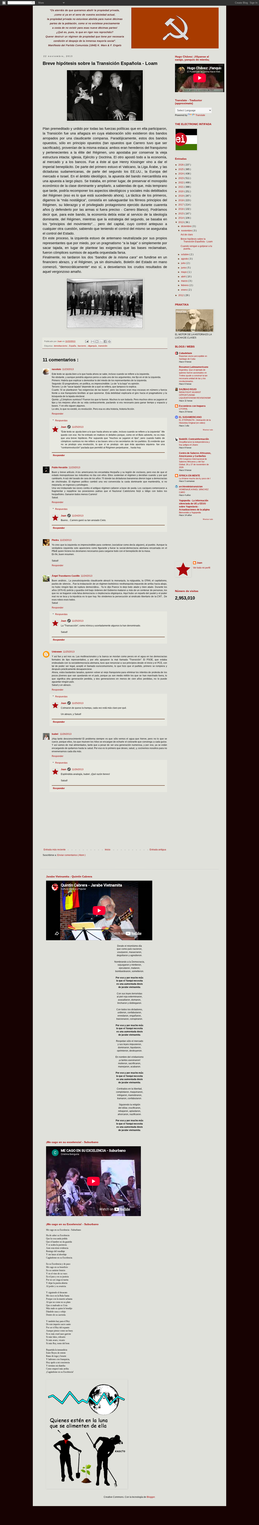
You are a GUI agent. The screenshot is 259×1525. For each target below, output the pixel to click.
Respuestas (61, 420)
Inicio (107, 849)
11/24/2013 (77, 515)
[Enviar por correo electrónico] (93, 341)
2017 (181, 204)
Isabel (55, 734)
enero (184, 290)
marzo (184, 281)
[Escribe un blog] (97, 341)
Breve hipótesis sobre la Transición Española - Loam (197, 240)
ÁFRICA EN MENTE (189, 475)
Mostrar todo (208, 430)
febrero (185, 285)
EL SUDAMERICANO (190, 417)
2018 (181, 200)
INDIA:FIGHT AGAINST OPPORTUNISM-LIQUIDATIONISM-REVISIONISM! (195, 395)
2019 (181, 195)
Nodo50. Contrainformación (194, 439)
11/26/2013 (65, 734)
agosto (185, 258)
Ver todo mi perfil (201, 567)
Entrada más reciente (55, 849)
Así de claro (187, 234)
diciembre (186, 226)
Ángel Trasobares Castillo (66, 576)
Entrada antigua (158, 849)
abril (183, 276)
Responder (57, 413)
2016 (181, 209)
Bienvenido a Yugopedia (190, 512)
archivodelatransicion (190, 486)
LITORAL (183, 409)
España (73, 346)
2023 (181, 178)
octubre (185, 254)
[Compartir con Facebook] (105, 341)
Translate (200, 115)
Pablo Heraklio (59, 467)
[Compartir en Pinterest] (109, 341)
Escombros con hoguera (192, 406)
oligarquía (92, 346)
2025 (181, 169)
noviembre (187, 230)
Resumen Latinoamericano (193, 367)
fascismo (82, 346)
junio (184, 267)
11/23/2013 (68, 369)
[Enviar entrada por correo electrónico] (86, 341)
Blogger (151, 1497)
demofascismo (61, 346)
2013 (181, 222)
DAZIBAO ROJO (187, 389)
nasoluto (56, 369)
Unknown (57, 651)
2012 (181, 295)
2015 (181, 213)
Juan (63, 427)
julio (183, 263)
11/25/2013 (77, 427)
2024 (181, 173)
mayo (184, 272)
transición (102, 346)
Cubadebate (185, 353)
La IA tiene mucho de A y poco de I (194, 478)
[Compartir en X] (101, 341)
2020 (181, 191)
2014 (181, 218)
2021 (181, 187)
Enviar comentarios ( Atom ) (71, 855)
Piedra (55, 540)
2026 (181, 164)
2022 (181, 182)
